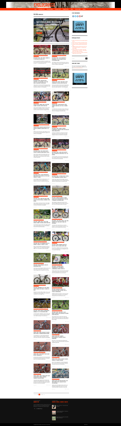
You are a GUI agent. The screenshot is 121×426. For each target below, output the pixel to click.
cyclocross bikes (45, 55)
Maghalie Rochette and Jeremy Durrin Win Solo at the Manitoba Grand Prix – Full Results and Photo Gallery (79, 47)
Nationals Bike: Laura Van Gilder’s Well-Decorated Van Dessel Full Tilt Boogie (60, 153)
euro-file (48, 124)
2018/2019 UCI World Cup (55, 242)
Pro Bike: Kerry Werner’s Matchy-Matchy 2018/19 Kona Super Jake (59, 245)
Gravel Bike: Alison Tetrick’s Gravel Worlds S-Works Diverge (60, 359)
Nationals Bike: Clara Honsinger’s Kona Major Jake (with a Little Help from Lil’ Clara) (42, 176)
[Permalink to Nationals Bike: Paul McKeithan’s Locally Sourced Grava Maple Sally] (42, 142)
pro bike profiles (36, 56)
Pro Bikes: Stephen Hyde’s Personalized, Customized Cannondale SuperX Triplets (58, 267)
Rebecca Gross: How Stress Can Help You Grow (79, 42)
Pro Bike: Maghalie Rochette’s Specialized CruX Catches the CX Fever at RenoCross (59, 290)
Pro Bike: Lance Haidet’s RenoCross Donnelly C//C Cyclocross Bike (41, 311)
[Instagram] (81, 1)
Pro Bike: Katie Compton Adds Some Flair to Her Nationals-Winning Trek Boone (42, 200)
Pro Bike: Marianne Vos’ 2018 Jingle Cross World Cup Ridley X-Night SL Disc (41, 289)
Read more (53, 66)
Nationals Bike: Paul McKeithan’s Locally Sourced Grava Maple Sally (41, 151)
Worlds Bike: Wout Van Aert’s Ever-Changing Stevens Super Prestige (60, 82)
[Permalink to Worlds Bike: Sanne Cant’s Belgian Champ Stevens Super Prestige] (42, 96)
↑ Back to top (85, 424)
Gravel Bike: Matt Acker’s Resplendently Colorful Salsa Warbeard (58, 337)
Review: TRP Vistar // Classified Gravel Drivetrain (79, 43)
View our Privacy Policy (47, 424)
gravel (35, 330)
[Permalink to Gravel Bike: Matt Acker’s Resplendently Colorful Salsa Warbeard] (60, 328)
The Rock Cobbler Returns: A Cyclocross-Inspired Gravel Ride (62, 412)
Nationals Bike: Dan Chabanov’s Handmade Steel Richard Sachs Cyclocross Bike (59, 59)
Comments (67, 66)
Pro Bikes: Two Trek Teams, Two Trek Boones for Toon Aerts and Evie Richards (60, 222)
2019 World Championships (55, 79)
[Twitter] (83, 1)
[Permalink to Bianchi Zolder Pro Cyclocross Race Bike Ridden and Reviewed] (54, 418)
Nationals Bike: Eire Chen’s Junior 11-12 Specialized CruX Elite (42, 58)
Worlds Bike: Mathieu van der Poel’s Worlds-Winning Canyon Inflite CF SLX (42, 128)
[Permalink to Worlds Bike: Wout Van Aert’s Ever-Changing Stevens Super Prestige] (60, 73)
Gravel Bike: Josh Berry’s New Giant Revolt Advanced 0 (42, 354)
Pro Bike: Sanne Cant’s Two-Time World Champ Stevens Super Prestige (42, 222)
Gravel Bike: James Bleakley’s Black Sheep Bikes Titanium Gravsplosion (41, 333)
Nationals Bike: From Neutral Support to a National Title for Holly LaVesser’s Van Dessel (41, 82)
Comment (49, 228)
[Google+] (79, 1)
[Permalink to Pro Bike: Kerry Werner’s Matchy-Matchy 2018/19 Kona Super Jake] (60, 236)
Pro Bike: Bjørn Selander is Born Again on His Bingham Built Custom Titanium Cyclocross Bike (60, 199)
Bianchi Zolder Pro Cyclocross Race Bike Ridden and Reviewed (62, 417)
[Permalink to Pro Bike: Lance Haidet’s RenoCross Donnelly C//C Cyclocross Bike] (42, 303)
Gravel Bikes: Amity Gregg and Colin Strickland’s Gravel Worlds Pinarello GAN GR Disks (42, 377)
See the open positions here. (78, 67)
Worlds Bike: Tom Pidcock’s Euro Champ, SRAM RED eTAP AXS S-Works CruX (59, 106)
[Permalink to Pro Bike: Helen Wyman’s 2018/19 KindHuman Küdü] (42, 257)
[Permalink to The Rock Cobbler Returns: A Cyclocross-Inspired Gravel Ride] (54, 412)
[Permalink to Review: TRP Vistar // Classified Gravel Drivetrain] (54, 406)
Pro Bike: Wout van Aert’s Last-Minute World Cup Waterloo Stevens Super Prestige (60, 313)
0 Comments (67, 112)
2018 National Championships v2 (38, 55)
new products (38, 352)
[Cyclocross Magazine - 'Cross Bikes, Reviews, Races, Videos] (44, 4)
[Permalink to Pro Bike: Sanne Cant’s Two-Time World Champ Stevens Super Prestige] (42, 214)
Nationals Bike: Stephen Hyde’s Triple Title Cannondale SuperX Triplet (60, 176)
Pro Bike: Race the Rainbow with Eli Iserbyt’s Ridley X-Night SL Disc (41, 243)
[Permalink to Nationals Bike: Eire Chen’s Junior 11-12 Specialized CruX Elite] (42, 49)
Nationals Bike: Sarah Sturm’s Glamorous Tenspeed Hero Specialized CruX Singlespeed (60, 129)
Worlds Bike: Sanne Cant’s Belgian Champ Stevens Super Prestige (41, 105)
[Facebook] (77, 1)
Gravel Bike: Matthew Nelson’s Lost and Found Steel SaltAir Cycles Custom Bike (60, 382)
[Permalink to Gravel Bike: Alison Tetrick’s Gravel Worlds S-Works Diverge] (60, 351)
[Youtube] (84, 1)
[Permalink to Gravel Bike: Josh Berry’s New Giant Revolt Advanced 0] (42, 346)
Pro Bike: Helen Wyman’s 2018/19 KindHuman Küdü (41, 265)
